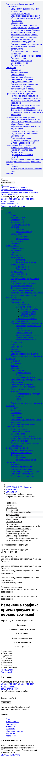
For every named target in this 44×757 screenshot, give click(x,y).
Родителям (11, 724)
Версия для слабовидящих (13, 206)
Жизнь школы (12, 721)
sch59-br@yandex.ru (9, 204)
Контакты (10, 733)
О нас (8, 719)
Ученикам (10, 726)
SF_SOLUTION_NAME (10, 755)
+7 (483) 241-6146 (9, 199)
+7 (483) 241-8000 (9, 201)
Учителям (10, 729)
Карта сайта (11, 736)
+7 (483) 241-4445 (26, 199)
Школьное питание (14, 731)
